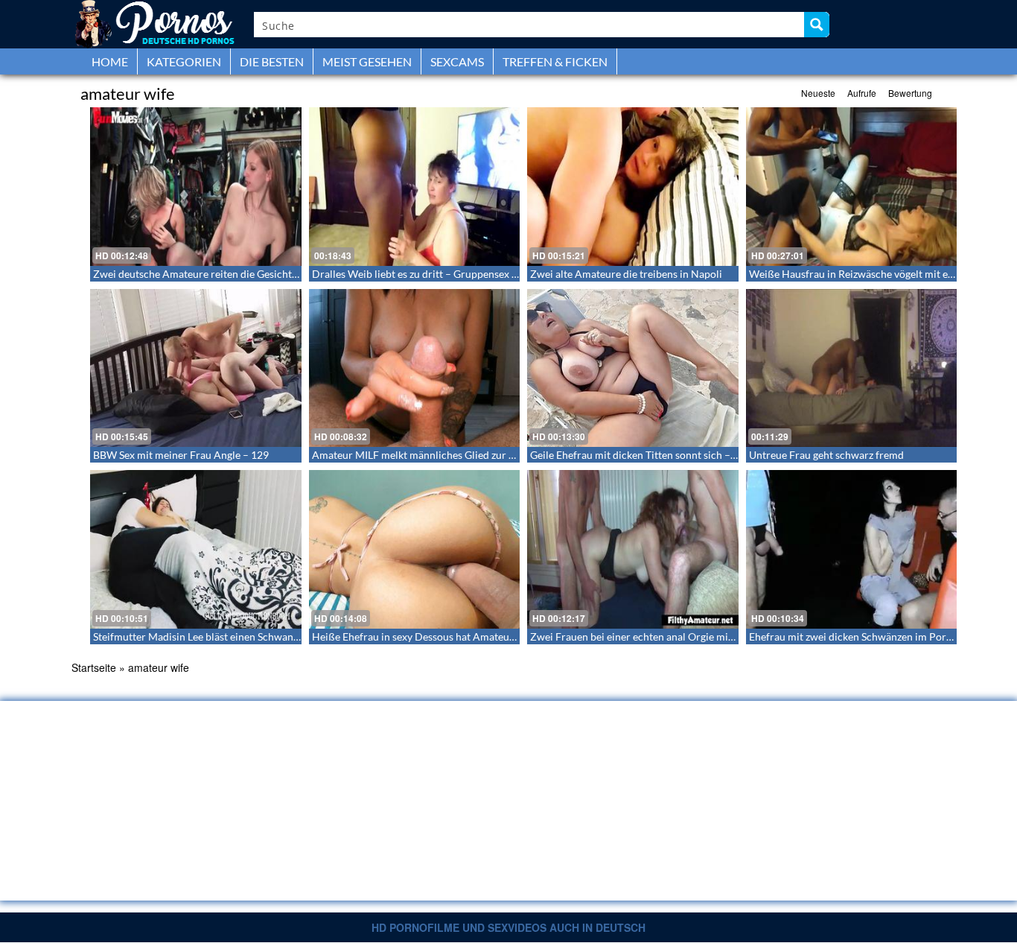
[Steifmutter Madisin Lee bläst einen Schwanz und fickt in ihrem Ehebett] (196, 549)
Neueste (818, 92)
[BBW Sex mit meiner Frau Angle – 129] (196, 368)
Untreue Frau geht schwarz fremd (826, 454)
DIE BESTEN (272, 61)
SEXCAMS (457, 61)
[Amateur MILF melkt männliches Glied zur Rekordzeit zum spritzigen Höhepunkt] (414, 368)
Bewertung (910, 92)
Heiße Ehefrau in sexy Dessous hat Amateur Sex (422, 636)
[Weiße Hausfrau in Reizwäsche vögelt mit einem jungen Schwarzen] (851, 186)
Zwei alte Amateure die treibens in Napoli (626, 273)
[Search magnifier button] (816, 24)
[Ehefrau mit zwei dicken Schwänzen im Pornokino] (851, 549)
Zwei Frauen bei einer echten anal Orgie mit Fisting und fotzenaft (679, 636)
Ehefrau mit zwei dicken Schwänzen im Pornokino (863, 636)
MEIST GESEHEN (367, 61)
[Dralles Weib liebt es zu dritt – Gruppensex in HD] (414, 186)
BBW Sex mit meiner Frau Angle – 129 (181, 454)
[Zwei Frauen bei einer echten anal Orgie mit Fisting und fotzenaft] (633, 549)
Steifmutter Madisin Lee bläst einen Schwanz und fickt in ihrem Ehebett (256, 636)
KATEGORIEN (184, 61)
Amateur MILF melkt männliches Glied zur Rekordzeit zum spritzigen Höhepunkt (497, 454)
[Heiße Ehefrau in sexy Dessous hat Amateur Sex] (414, 549)
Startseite (93, 667)
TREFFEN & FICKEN (555, 61)
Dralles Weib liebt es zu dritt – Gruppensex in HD (425, 273)
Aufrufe (861, 92)
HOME (110, 61)
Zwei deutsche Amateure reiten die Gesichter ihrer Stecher (228, 273)
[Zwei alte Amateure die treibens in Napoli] (633, 186)
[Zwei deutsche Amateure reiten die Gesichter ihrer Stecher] (196, 186)
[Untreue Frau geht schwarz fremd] (851, 368)
